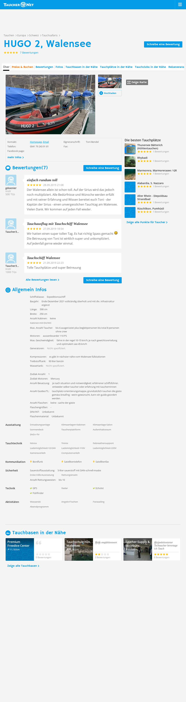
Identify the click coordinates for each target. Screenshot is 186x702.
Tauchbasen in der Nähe (82, 67)
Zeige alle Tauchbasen (22, 566)
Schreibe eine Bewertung (163, 44)
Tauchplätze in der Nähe (116, 67)
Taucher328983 (14, 231)
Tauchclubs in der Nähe (150, 67)
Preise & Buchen (22, 67)
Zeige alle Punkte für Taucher (145, 222)
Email (46, 141)
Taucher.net (19, 4)
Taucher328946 (14, 266)
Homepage (36, 141)
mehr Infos (14, 157)
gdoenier (11, 188)
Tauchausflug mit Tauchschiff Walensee (57, 224)
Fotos (59, 67)
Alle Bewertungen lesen (41, 280)
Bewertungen (44, 67)
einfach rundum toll (42, 180)
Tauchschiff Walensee (43, 258)
